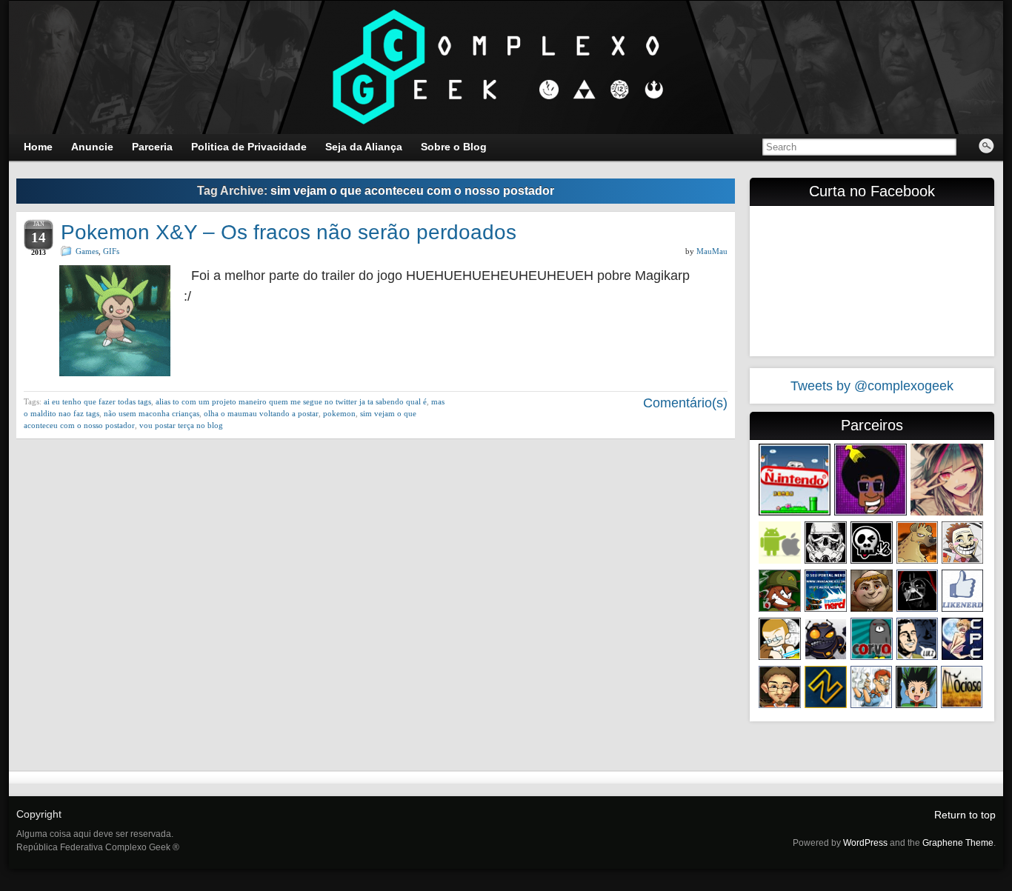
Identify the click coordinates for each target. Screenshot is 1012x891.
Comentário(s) (683, 403)
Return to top (965, 815)
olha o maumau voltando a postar (261, 413)
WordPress (865, 843)
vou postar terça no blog (181, 425)
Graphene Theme (957, 843)
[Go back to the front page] (506, 67)
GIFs (111, 251)
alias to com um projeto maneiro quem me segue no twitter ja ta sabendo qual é (291, 401)
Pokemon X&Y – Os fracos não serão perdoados (288, 232)
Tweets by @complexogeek (871, 385)
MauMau (712, 251)
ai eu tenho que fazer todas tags (97, 401)
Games (87, 251)
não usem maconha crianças (151, 413)
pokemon (339, 413)
